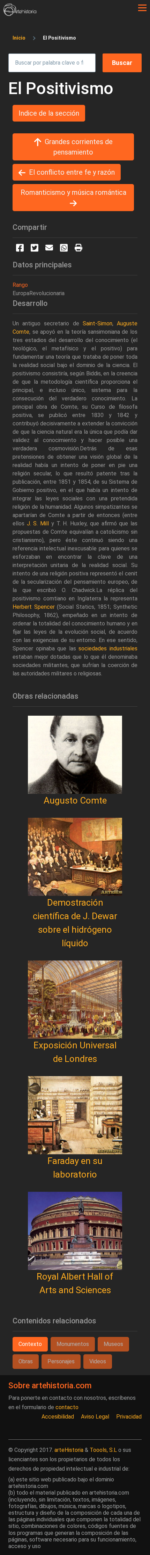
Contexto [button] (30, 1344)
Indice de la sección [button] (48, 113)
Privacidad (129, 1416)
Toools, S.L (103, 1450)
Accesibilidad (58, 1416)
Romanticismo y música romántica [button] (73, 192)
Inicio (19, 38)
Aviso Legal (95, 1416)
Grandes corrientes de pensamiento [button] (79, 147)
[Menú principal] (142, 8)
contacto (66, 1407)
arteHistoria (68, 1450)
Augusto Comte (75, 800)
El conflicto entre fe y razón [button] (72, 172)
